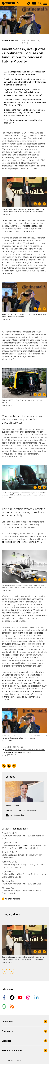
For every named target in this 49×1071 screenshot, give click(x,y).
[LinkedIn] (36, 997)
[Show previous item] (4, 971)
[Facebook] (4, 997)
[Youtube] (20, 997)
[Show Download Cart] (34, 3)
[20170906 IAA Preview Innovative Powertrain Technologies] (24, 566)
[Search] (40, 3)
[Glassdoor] (4, 1006)
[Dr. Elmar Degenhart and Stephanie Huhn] (24, 192)
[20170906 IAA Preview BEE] (24, 477)
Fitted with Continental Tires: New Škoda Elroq (21, 884)
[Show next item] (11, 971)
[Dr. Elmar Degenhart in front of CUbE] (24, 383)
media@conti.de (17, 815)
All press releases (12, 899)
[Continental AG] (10, 3)
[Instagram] (28, 997)
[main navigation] (45, 3)
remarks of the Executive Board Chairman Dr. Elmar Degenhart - (24, 751)
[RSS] (12, 1006)
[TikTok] (12, 997)
